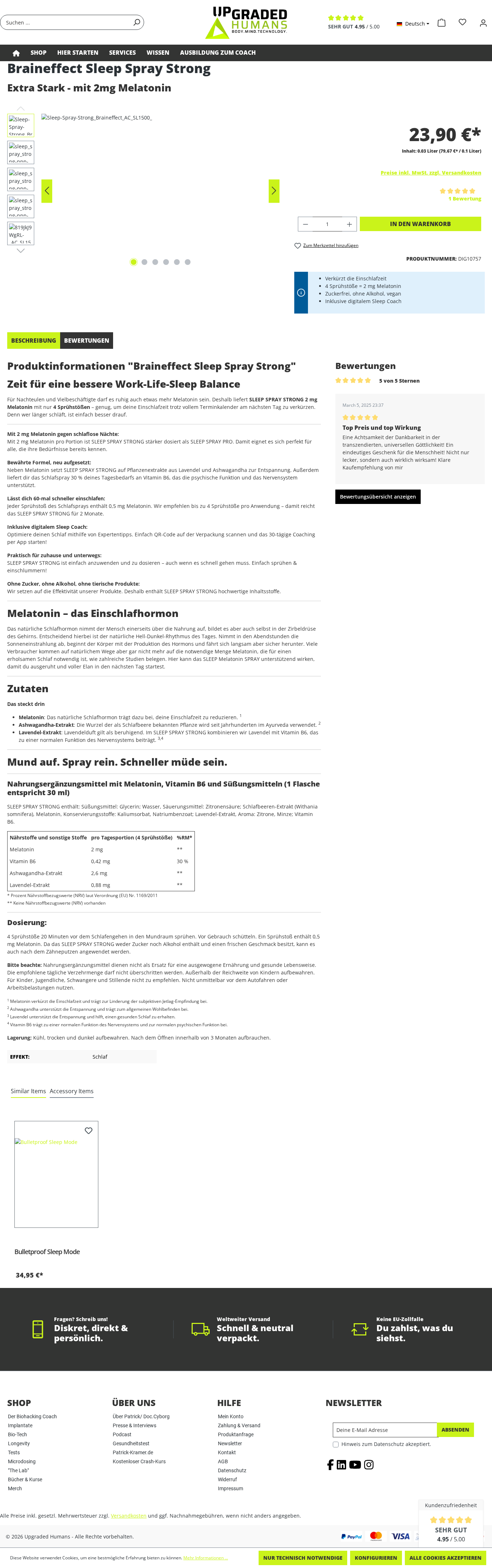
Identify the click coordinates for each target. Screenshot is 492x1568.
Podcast (122, 1434)
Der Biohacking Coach (32, 1416)
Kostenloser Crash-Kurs (139, 1461)
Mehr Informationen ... (205, 1558)
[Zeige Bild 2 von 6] (144, 262)
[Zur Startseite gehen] (246, 22)
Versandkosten (129, 1515)
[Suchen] (136, 22)
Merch (15, 1488)
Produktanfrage (236, 1434)
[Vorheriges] (46, 191)
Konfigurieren (376, 1557)
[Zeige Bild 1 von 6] (134, 262)
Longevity (19, 1443)
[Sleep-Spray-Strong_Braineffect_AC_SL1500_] (160, 191)
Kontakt (227, 1452)
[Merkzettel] (462, 22)
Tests (14, 1452)
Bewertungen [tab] (86, 340)
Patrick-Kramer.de (133, 1452)
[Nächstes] (274, 191)
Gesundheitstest (131, 1443)
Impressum (230, 1488)
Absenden (455, 1429)
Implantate (20, 1425)
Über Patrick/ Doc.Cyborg (141, 1416)
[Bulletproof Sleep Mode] (56, 1174)
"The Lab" (18, 1470)
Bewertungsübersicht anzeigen (378, 496)
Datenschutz (232, 1470)
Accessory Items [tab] (72, 1091)
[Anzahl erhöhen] (349, 224)
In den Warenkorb (420, 224)
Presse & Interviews (134, 1425)
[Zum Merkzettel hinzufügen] (88, 1132)
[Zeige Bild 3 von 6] (155, 262)
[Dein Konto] (483, 22)
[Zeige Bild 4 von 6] (166, 262)
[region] (143, 191)
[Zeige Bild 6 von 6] (188, 262)
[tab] (33, 340)
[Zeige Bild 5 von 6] (177, 262)
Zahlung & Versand (239, 1425)
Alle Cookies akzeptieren (446, 1557)
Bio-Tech (17, 1434)
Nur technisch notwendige (303, 1557)
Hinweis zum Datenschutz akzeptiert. (386, 1444)
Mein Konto (230, 1416)
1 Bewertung (464, 198)
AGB (223, 1461)
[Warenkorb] (441, 21)
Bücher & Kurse (25, 1479)
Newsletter (230, 1443)
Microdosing (22, 1461)
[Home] (16, 53)
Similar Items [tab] (28, 1091)
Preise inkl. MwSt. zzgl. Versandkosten (431, 172)
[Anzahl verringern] (305, 224)
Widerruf (227, 1479)
